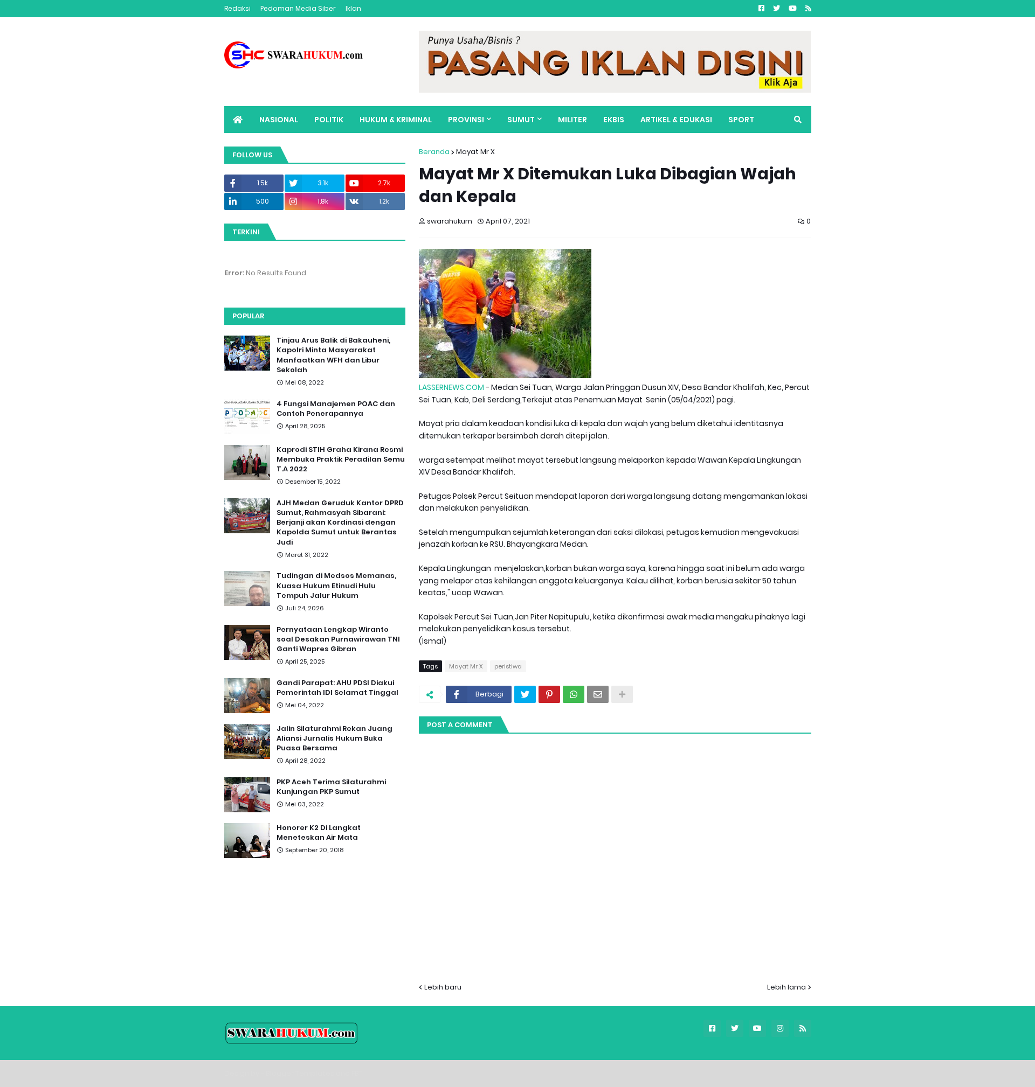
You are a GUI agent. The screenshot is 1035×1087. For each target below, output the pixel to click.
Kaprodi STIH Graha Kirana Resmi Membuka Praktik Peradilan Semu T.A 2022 (341, 459)
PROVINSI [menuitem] (466, 119)
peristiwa (508, 666)
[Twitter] (525, 694)
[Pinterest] (549, 694)
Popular (248, 316)
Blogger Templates (300, 1073)
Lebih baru (442, 987)
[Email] (598, 694)
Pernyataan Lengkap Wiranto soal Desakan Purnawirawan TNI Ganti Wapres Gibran (338, 639)
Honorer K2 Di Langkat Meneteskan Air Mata (319, 832)
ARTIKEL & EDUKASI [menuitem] (676, 119)
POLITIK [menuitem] (328, 119)
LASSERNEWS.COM (451, 387)
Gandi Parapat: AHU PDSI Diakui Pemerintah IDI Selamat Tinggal (337, 688)
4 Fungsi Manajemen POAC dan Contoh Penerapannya (336, 409)
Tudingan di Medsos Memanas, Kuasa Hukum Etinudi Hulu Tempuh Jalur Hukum (336, 585)
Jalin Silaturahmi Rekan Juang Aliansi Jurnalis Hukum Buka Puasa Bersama (334, 738)
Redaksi (237, 8)
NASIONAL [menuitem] (278, 119)
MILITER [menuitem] (572, 119)
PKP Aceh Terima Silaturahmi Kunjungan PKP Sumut (331, 787)
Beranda (434, 152)
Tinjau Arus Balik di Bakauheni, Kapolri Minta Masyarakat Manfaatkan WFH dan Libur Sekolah (333, 355)
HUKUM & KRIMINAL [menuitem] (396, 119)
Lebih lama (786, 987)
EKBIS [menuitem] (613, 119)
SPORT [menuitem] (741, 119)
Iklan (353, 8)
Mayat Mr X (475, 152)
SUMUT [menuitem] (521, 119)
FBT (357, 1073)
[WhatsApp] (573, 694)
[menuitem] (237, 119)
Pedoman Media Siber (298, 8)
